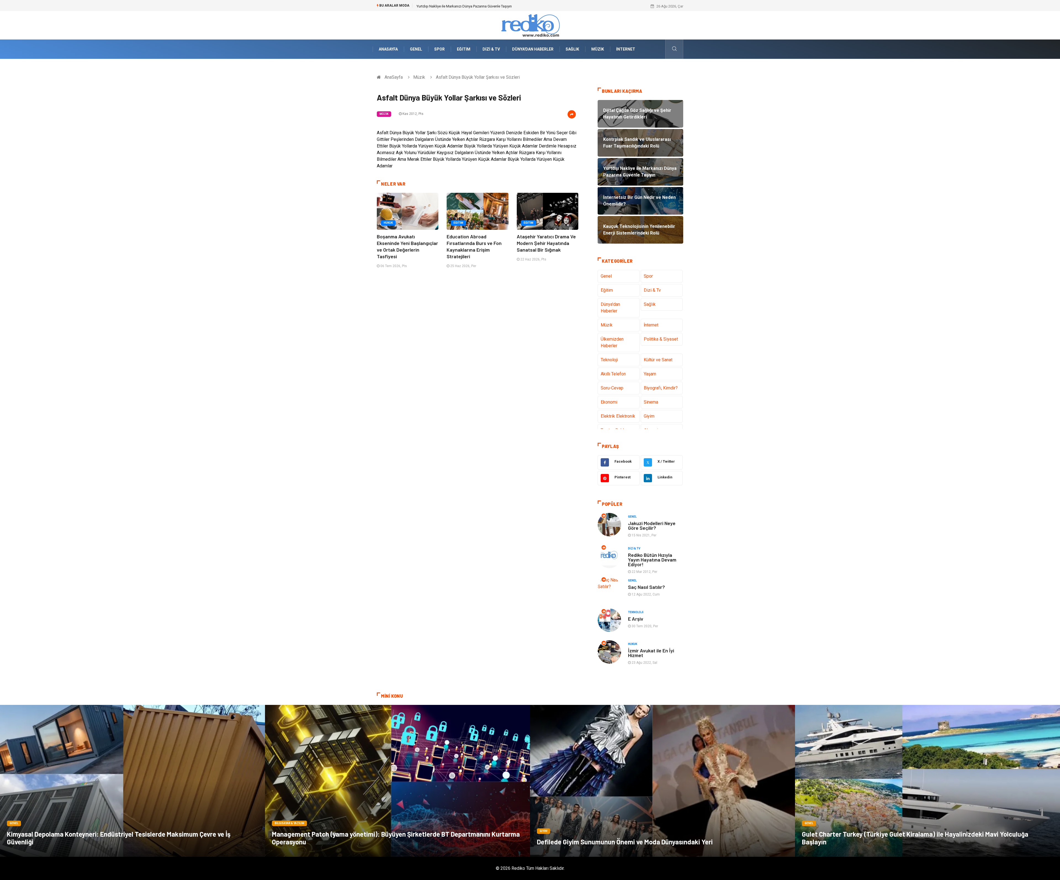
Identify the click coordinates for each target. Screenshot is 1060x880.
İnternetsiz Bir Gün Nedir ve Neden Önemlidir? (453, 6)
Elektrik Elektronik (618, 416)
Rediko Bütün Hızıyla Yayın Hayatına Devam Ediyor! (652, 559)
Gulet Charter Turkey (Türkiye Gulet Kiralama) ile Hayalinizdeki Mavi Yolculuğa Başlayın (915, 838)
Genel (416, 49)
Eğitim (463, 49)
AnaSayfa (388, 49)
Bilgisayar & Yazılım (289, 823)
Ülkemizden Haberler (612, 342)
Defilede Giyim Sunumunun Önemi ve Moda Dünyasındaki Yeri (625, 842)
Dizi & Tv (491, 49)
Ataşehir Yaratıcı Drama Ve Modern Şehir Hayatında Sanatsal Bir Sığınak (546, 243)
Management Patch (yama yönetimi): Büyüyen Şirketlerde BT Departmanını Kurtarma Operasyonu (396, 838)
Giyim (649, 416)
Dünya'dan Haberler (532, 49)
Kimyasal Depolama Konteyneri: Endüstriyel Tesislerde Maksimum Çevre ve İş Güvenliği (118, 838)
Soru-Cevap (612, 388)
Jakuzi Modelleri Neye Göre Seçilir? (651, 525)
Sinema (651, 402)
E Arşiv (635, 619)
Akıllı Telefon (613, 373)
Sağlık (572, 49)
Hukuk (388, 222)
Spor (439, 49)
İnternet (625, 49)
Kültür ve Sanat (658, 359)
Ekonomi (609, 402)
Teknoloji (609, 359)
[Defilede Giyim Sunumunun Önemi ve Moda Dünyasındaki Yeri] (662, 781)
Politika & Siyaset (661, 339)
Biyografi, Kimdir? (661, 388)
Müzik (597, 49)
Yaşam (650, 373)
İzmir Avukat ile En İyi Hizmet (651, 652)
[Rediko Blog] (530, 25)
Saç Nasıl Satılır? (646, 587)
